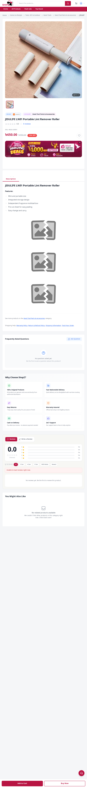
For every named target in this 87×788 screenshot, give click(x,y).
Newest (54, 464)
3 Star (36, 464)
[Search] (68, 3)
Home (5, 9)
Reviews (12, 439)
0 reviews (27, 124)
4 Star (29, 464)
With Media (44, 464)
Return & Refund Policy (36, 326)
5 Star (22, 464)
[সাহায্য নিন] (81, 773)
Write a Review (26, 439)
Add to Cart (22, 783)
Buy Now (65, 783)
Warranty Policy (21, 326)
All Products (16, 9)
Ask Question (75, 339)
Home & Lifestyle (16, 15)
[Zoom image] (78, 25)
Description (11, 179)
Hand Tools (47, 15)
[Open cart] (76, 3)
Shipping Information (53, 326)
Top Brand (39, 9)
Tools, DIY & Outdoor (32, 15)
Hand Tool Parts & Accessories (65, 15)
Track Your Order (68, 326)
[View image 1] (10, 104)
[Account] (82, 3)
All (16, 464)
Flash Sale (28, 9)
